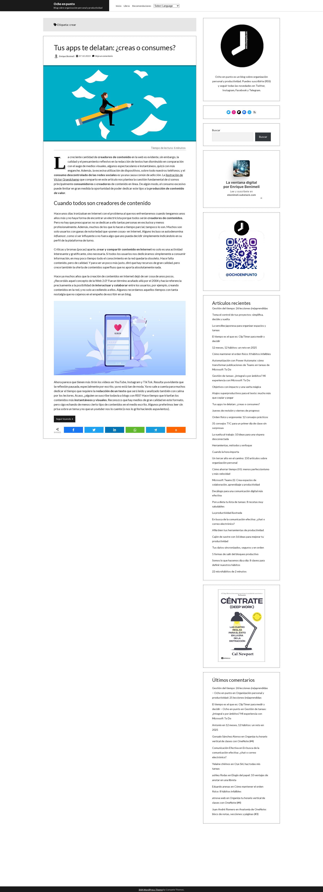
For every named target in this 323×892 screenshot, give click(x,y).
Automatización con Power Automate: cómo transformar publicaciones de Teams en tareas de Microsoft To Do (241, 365)
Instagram (228, 90)
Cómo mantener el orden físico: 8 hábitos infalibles (241, 353)
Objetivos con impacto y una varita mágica (236, 386)
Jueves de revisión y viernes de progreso (235, 410)
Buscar (216, 130)
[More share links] (176, 430)
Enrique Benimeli (66, 56)
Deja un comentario (104, 56)
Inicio (118, 5)
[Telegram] (155, 430)
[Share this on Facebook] (73, 430)
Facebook (241, 90)
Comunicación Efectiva (225, 747)
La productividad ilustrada (227, 512)
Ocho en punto (64, 4)
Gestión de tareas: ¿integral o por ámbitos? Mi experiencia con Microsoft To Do (239, 713)
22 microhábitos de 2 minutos (229, 571)
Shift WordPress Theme (151, 889)
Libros (127, 5)
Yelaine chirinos (221, 763)
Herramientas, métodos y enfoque (232, 445)
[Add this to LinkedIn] (114, 430)
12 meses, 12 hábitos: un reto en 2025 (234, 347)
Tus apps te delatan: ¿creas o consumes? (115, 47)
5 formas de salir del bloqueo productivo (235, 554)
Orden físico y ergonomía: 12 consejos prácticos (240, 417)
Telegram (254, 90)
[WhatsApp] (135, 430)
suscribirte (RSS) (261, 81)
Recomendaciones (141, 5)
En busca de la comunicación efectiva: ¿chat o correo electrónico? (235, 752)
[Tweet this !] (94, 430)
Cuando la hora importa (225, 451)
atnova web (219, 797)
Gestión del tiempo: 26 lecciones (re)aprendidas (240, 308)
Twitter (260, 85)
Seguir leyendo (65, 419)
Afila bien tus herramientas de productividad (238, 530)
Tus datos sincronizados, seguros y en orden (238, 547)
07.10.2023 (84, 56)
